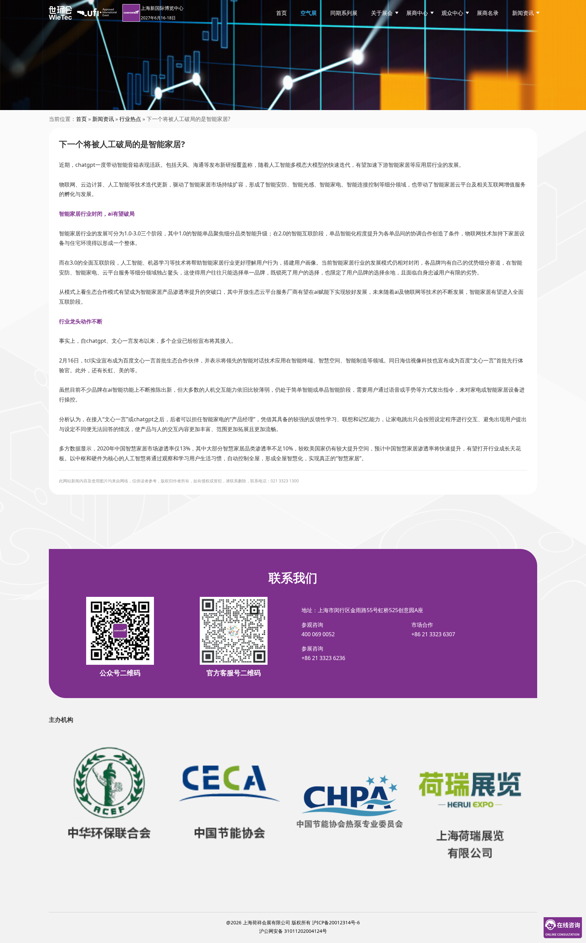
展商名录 (488, 13)
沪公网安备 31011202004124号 (293, 931)
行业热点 (130, 119)
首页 (281, 13)
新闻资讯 (523, 13)
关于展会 (382, 13)
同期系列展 (343, 13)
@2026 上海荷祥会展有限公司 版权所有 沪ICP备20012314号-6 (293, 922)
